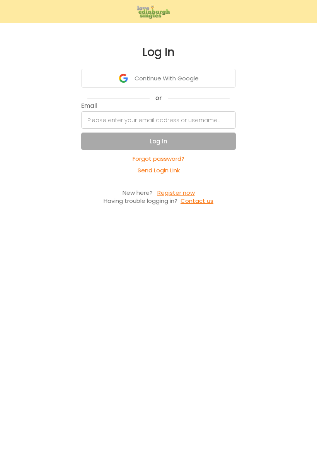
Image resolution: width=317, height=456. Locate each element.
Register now (176, 193)
